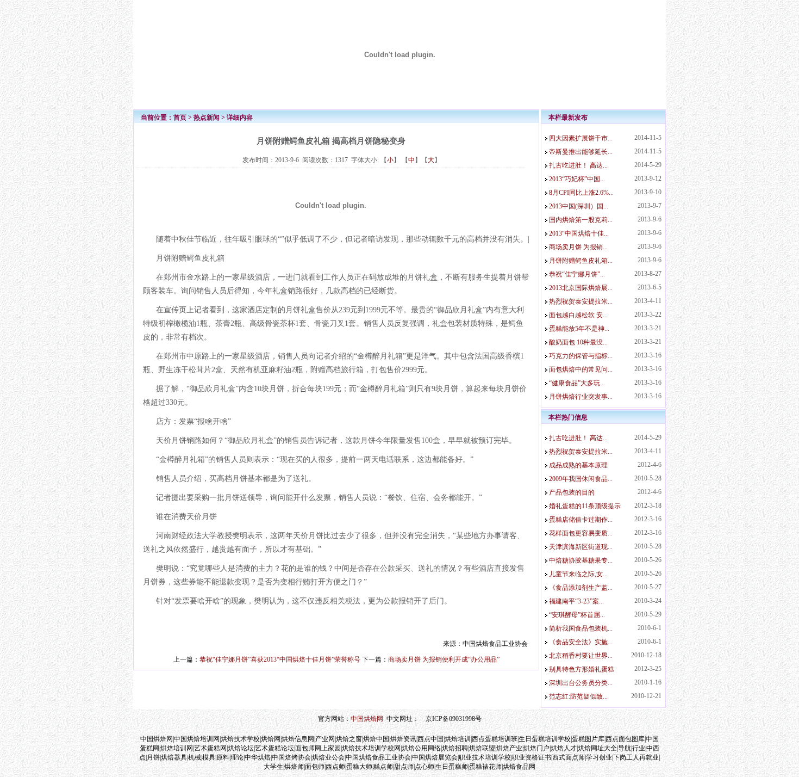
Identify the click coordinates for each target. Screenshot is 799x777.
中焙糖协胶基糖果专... (581, 560)
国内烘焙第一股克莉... (581, 220)
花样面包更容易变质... (581, 533)
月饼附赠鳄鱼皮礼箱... (581, 260)
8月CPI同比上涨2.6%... (581, 192)
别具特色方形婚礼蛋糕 (581, 669)
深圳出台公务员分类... (581, 683)
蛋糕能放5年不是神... (579, 328)
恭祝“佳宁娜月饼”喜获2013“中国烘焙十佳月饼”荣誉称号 (279, 659)
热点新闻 (206, 117)
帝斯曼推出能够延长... (581, 152)
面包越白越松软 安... (578, 315)
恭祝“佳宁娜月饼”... (577, 274)
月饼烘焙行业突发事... (581, 396)
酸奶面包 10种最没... (578, 342)
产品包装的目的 (572, 492)
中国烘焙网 (367, 719)
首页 (179, 117)
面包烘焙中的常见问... (581, 369)
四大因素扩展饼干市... (581, 138)
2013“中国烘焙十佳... (579, 233)
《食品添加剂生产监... (581, 587)
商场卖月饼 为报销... (578, 247)
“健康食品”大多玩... (577, 383)
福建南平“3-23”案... (576, 601)
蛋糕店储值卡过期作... (581, 519)
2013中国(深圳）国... (578, 206)
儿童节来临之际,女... (578, 574)
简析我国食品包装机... (581, 628)
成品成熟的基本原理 (578, 465)
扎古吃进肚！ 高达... (578, 165)
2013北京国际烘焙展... (581, 288)
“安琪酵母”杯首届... (577, 615)
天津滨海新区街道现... (581, 547)
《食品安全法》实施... (581, 642)
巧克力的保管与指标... (581, 356)
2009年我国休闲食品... (581, 479)
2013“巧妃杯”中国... (577, 179)
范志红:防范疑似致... (578, 696)
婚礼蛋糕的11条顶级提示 (585, 506)
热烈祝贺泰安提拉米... (581, 301)
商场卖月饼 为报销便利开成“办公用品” (444, 659)
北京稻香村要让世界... (581, 655)
